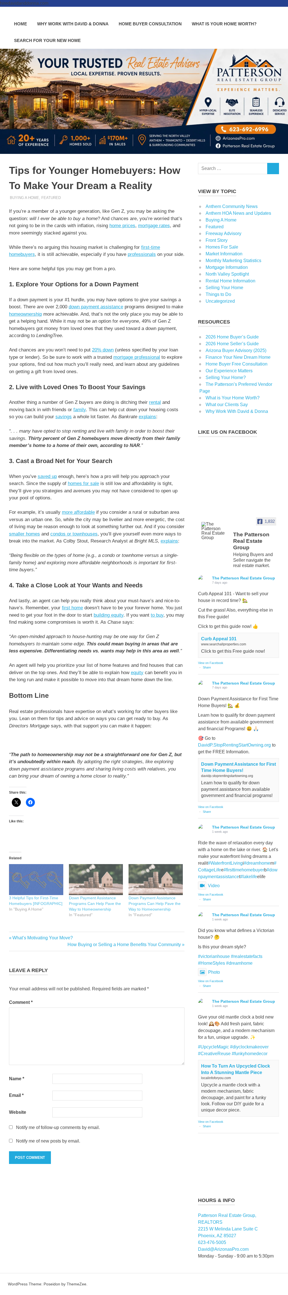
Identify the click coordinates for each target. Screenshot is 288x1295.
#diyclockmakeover (249, 1046)
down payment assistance (96, 306)
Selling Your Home (224, 287)
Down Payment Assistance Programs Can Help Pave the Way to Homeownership (95, 903)
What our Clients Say (227, 404)
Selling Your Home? (226, 377)
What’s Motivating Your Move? (42, 937)
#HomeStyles (211, 963)
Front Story (217, 240)
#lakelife (248, 876)
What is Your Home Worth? (224, 23)
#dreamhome (257, 863)
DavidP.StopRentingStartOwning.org (234, 745)
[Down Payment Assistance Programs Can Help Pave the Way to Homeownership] (96, 879)
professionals (142, 254)
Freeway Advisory (223, 233)
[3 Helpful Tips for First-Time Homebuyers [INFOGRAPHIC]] (36, 879)
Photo (214, 972)
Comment (21, 1002)
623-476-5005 (212, 1242)
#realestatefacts (246, 956)
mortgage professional (136, 357)
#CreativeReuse (214, 1053)
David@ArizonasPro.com (223, 1249)
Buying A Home (24, 198)
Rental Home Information (230, 280)
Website (17, 1112)
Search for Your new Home (47, 40)
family (79, 409)
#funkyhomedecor (249, 1053)
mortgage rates (154, 225)
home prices (122, 225)
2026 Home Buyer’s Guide (232, 337)
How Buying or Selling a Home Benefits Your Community (124, 944)
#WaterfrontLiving (225, 863)
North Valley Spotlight (227, 274)
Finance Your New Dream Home (238, 357)
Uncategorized (220, 301)
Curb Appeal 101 (219, 638)
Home (20, 23)
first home (72, 607)
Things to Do (218, 294)
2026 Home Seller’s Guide (232, 343)
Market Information (224, 253)
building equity (108, 615)
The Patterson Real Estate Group (243, 578)
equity (137, 672)
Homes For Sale (222, 247)
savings (63, 416)
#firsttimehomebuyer (244, 869)
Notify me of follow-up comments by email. (58, 1127)
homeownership (25, 314)
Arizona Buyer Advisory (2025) (236, 350)
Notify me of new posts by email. (48, 1141)
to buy (157, 615)
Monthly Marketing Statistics (233, 260)
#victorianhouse (214, 956)
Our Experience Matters (229, 370)
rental (155, 402)
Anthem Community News (232, 206)
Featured (51, 198)
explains (147, 416)
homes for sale (83, 483)
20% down (103, 350)
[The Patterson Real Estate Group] (215, 531)
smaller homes (24, 534)
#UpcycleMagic (213, 1046)
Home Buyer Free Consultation (236, 364)
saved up (47, 476)
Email (16, 1095)
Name (16, 1078)
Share (207, 667)
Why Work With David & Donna (73, 23)
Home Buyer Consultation (150, 23)
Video (214, 885)
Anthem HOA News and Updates (238, 213)
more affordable (78, 512)
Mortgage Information (227, 267)
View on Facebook (210, 663)
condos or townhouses (74, 534)
